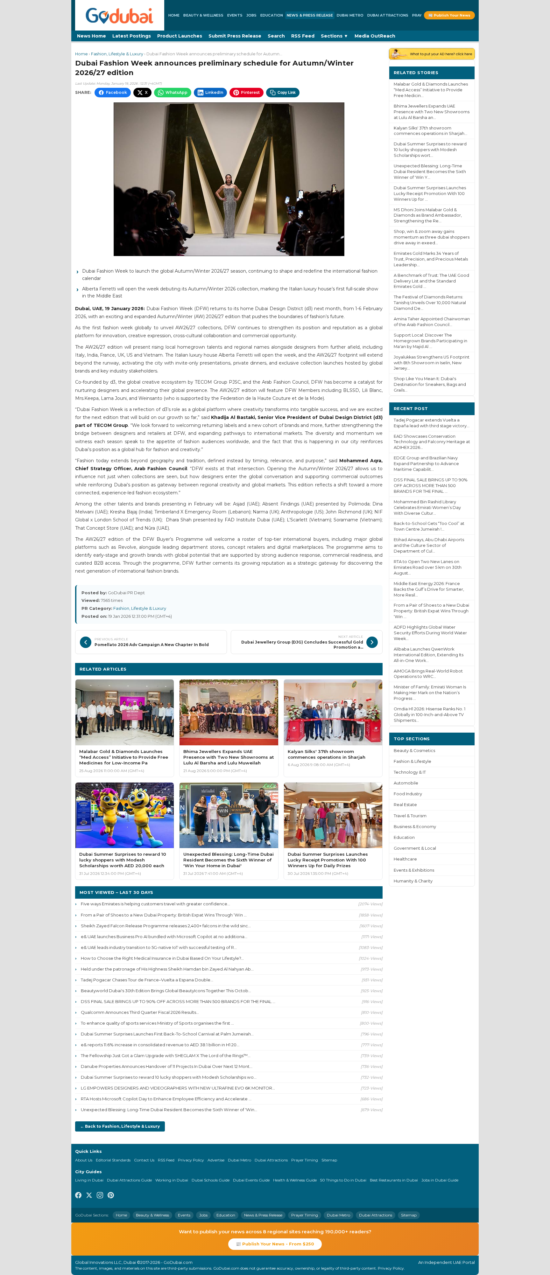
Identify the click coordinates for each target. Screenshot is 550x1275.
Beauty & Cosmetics (414, 750)
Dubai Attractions (387, 15)
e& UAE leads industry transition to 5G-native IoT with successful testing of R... (159, 947)
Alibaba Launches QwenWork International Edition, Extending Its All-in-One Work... (428, 655)
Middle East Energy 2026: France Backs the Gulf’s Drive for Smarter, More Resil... (429, 589)
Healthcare (405, 859)
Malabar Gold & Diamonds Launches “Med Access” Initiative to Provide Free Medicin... (431, 90)
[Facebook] (78, 1196)
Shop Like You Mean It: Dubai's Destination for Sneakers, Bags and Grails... (430, 384)
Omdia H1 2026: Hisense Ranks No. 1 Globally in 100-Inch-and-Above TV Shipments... (429, 715)
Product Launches (179, 36)
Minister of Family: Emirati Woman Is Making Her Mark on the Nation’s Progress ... (430, 693)
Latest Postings (131, 36)
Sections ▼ (334, 36)
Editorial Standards (113, 1160)
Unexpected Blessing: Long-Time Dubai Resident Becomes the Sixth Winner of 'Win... (169, 1109)
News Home (91, 36)
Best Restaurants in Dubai (394, 1180)
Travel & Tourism (410, 815)
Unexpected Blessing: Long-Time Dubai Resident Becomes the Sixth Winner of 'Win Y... (430, 172)
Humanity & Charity (413, 881)
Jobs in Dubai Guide (439, 1180)
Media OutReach (375, 36)
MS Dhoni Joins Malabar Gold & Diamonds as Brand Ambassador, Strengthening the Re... (428, 215)
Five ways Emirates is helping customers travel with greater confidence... (155, 903)
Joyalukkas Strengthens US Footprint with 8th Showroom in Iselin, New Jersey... (431, 363)
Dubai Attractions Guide (129, 1180)
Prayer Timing (304, 1160)
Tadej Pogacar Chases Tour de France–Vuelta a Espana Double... (147, 979)
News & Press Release (310, 15)
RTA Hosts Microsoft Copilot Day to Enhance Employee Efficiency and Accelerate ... (166, 1098)
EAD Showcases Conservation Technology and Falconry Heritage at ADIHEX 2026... (432, 442)
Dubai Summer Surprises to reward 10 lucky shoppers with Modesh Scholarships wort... (430, 150)
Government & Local (415, 848)
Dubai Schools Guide (210, 1180)
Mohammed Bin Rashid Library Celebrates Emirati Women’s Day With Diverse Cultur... (427, 507)
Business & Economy (415, 826)
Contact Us (144, 1160)
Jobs (251, 15)
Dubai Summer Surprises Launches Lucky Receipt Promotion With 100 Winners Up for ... (430, 193)
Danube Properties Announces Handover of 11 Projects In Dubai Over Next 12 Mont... (166, 1066)
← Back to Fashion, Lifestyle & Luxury (120, 1126)
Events (235, 15)
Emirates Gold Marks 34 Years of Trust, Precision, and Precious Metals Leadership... (431, 259)
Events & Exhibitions (414, 870)
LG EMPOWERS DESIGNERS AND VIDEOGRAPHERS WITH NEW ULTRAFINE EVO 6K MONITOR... (178, 1087)
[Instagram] (100, 1196)
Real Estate (405, 804)
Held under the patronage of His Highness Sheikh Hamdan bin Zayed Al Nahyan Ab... (167, 969)
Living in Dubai (89, 1180)
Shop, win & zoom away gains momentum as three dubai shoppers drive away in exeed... (431, 237)
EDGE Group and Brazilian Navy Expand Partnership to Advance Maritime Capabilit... (426, 464)
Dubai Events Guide (251, 1180)
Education (271, 15)
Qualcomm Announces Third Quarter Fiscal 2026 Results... (140, 1012)
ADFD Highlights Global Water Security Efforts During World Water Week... (430, 633)
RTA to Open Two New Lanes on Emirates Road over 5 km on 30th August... (428, 567)
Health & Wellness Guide (295, 1180)
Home (174, 15)
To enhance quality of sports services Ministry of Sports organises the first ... (157, 1023)
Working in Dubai (171, 1180)
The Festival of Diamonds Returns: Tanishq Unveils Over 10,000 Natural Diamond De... (430, 303)
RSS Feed (302, 36)
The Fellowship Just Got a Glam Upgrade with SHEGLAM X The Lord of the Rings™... (165, 1055)
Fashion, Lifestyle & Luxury (117, 54)
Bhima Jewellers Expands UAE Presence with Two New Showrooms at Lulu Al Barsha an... (431, 112)
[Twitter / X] (89, 1196)
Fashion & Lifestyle (412, 761)
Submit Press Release (234, 36)
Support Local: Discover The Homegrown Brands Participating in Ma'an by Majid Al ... (430, 341)
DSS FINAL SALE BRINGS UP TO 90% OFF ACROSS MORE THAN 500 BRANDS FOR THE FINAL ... (178, 1001)
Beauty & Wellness (203, 15)
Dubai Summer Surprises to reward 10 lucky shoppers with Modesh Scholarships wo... (169, 1077)
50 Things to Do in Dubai (343, 1180)
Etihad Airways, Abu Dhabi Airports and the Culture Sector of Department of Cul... (429, 545)
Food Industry (408, 793)
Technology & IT (410, 772)
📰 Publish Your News (449, 15)
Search (276, 36)
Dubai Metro (350, 15)
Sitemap (329, 1160)
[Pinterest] (111, 1196)
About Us (83, 1160)
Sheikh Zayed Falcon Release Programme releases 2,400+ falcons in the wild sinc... (166, 925)
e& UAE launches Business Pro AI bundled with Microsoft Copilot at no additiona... (164, 936)
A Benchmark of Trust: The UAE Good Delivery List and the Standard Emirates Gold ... (431, 281)
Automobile (406, 783)
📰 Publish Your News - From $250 (275, 1243)
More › (462, 72)
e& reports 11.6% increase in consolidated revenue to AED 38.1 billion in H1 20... (160, 1044)
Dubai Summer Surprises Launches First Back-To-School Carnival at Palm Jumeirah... (167, 1033)
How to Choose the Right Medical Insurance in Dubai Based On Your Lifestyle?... (162, 958)
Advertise (216, 1160)
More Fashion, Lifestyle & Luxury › (338, 668)
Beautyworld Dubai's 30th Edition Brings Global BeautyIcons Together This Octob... (166, 990)
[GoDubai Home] (119, 15)
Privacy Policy (191, 1160)
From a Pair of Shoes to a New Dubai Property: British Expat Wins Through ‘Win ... (164, 914)
